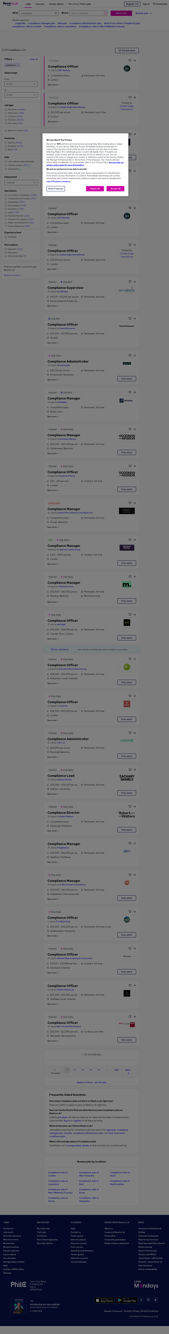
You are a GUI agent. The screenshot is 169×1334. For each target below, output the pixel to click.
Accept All (116, 188)
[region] (85, 164)
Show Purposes (55, 188)
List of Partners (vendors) (58, 181)
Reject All (95, 188)
